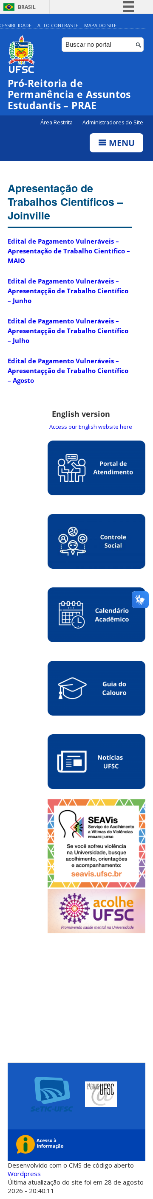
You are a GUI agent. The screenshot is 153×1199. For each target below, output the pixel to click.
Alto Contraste (57, 25)
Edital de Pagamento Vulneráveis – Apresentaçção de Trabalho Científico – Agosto (68, 371)
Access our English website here (90, 426)
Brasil (27, 7)
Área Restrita (57, 122)
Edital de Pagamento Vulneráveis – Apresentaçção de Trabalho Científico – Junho (68, 291)
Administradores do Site (112, 122)
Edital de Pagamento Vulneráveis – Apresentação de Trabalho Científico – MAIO (69, 251)
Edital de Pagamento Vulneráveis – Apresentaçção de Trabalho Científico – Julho (68, 331)
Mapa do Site (100, 25)
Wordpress (24, 1173)
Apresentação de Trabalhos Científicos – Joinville (65, 201)
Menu (121, 143)
